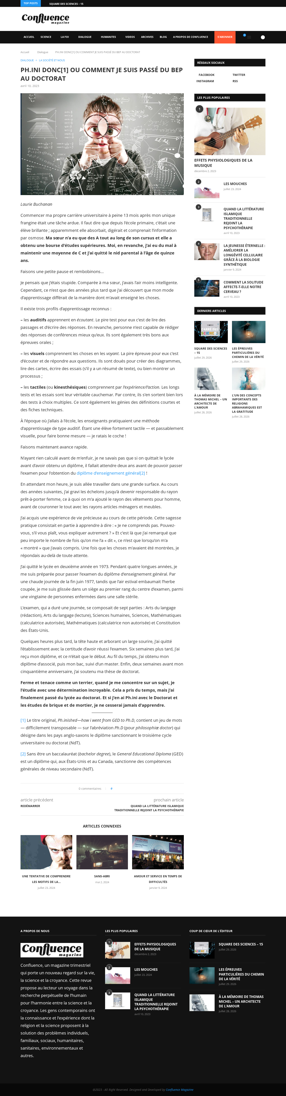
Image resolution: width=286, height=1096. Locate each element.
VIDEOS (130, 37)
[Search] (256, 37)
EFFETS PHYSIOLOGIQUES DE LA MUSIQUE (223, 163)
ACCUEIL (29, 37)
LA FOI (65, 37)
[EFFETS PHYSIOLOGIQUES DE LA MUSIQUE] (229, 131)
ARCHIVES (147, 37)
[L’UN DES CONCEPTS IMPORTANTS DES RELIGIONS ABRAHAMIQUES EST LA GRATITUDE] (248, 379)
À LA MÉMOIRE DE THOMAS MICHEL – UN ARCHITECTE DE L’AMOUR (210, 401)
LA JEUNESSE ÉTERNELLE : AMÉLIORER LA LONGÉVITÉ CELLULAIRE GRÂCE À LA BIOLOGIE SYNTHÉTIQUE (244, 255)
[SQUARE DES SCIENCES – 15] (211, 332)
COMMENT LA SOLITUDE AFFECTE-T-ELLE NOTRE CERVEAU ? (243, 287)
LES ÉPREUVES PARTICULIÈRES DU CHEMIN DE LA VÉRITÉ (248, 352)
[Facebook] (254, 3)
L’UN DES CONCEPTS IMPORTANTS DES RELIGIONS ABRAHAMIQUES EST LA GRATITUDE (247, 403)
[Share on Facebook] (117, 789)
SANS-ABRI (102, 876)
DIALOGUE (84, 37)
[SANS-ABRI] (102, 852)
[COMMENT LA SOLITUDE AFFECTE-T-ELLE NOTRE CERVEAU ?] (206, 288)
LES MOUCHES (235, 183)
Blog (163, 37)
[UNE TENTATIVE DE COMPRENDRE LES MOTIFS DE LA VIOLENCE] (46, 852)
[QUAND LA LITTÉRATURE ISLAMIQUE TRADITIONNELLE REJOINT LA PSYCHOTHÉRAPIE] (206, 215)
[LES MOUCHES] (206, 189)
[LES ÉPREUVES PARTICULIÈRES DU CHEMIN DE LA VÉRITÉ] (248, 332)
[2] (142, 473)
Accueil (25, 52)
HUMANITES (108, 37)
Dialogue (42, 52)
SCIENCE (46, 37)
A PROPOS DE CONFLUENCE (190, 37)
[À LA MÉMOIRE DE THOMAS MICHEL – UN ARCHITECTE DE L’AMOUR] (211, 379)
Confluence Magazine (179, 1090)
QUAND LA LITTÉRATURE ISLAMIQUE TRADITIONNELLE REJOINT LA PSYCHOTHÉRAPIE (244, 218)
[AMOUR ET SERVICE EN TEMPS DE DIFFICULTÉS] (158, 852)
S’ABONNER (225, 37)
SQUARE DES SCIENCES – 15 (66, 4)
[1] (23, 720)
